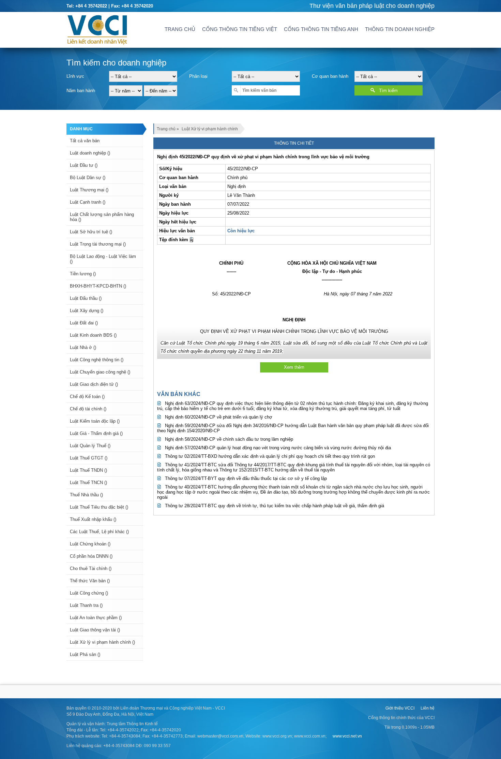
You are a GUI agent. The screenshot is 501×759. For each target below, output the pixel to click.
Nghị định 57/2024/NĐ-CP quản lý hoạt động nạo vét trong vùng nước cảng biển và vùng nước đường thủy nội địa (278, 447)
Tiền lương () (83, 273)
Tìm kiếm (388, 90)
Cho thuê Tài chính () (90, 568)
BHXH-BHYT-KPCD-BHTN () (98, 286)
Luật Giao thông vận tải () (95, 629)
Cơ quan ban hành (330, 76)
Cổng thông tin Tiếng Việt (239, 29)
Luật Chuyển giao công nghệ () (100, 372)
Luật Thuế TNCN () (88, 482)
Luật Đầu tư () (83, 165)
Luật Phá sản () (85, 654)
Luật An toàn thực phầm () (96, 617)
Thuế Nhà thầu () (86, 494)
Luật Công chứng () (89, 593)
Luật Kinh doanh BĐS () (93, 335)
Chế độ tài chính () (88, 408)
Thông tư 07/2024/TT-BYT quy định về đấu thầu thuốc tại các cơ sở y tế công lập (246, 478)
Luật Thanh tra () (86, 605)
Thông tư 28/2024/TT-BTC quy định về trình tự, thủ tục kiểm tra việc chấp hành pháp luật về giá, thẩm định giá (274, 505)
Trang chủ (180, 29)
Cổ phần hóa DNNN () (91, 556)
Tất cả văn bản (85, 140)
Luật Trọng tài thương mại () (98, 244)
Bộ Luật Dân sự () (87, 177)
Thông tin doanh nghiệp (400, 29)
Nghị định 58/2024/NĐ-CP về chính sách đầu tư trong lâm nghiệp (229, 439)
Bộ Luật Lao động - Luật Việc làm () (103, 259)
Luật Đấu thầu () (86, 298)
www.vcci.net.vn (347, 736)
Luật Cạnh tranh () (87, 202)
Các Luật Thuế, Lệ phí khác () (99, 531)
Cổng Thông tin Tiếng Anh (321, 29)
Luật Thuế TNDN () (88, 470)
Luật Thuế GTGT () (88, 458)
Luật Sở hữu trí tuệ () (91, 231)
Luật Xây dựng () (86, 310)
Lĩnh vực (75, 76)
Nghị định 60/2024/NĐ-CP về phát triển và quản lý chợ (218, 417)
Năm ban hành (80, 90)
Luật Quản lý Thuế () (90, 445)
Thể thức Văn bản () (90, 580)
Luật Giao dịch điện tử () (94, 384)
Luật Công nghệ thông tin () (96, 359)
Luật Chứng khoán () (90, 543)
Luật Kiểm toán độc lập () (95, 421)
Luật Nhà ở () (83, 347)
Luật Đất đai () (84, 322)
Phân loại (198, 76)
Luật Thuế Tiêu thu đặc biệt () (99, 507)
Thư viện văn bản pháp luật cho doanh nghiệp (372, 5)
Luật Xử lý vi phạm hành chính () (102, 642)
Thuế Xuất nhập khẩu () (93, 519)
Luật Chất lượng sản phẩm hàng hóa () (102, 217)
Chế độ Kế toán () (87, 396)
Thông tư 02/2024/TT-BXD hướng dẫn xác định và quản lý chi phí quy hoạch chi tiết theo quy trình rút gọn (270, 456)
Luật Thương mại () (89, 189)
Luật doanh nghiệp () (90, 153)
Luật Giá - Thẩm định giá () (96, 433)
